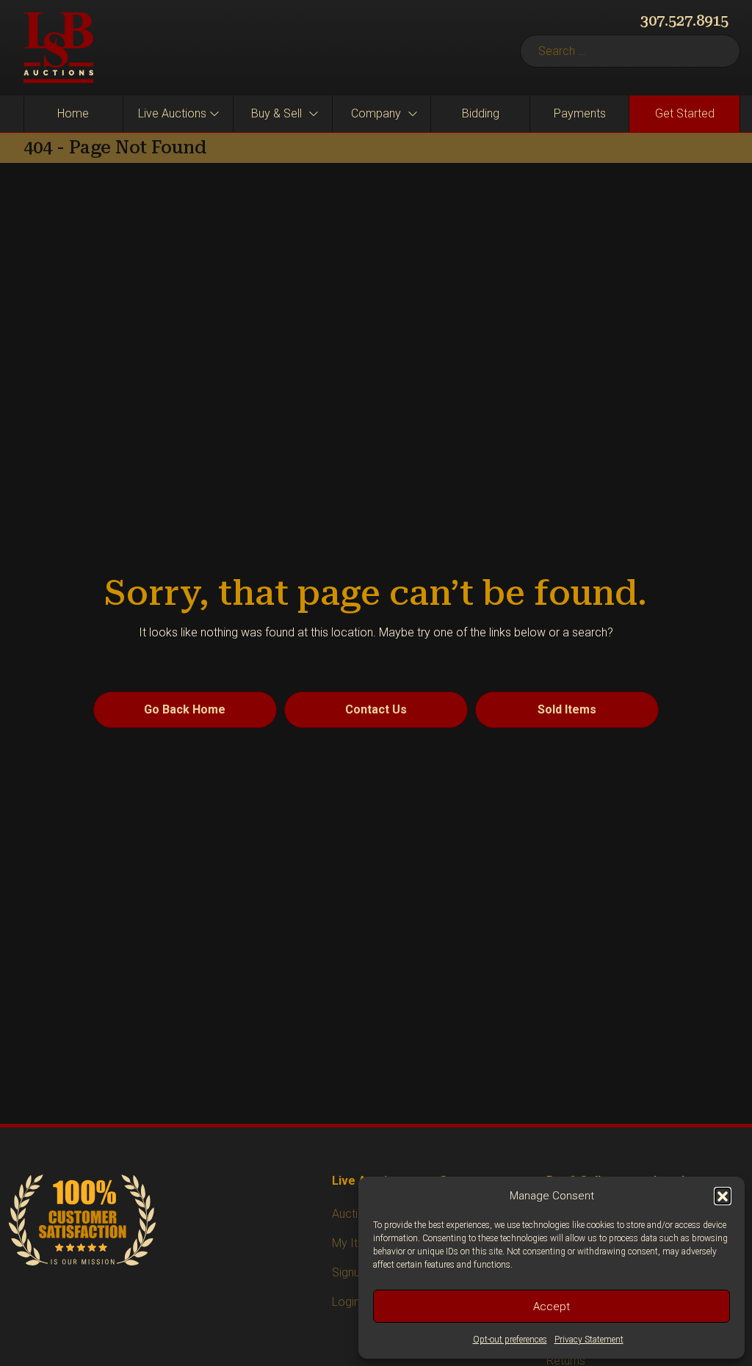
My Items (356, 1243)
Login (346, 1302)
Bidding (480, 113)
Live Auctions (172, 113)
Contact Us (376, 709)
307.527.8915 (684, 20)
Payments (580, 113)
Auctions (354, 1214)
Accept (551, 1306)
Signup (349, 1272)
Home (73, 113)
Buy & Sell (276, 113)
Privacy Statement (588, 1339)
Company (376, 113)
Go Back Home (184, 709)
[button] (722, 1195)
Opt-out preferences (510, 1339)
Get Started (685, 113)
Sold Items (567, 709)
